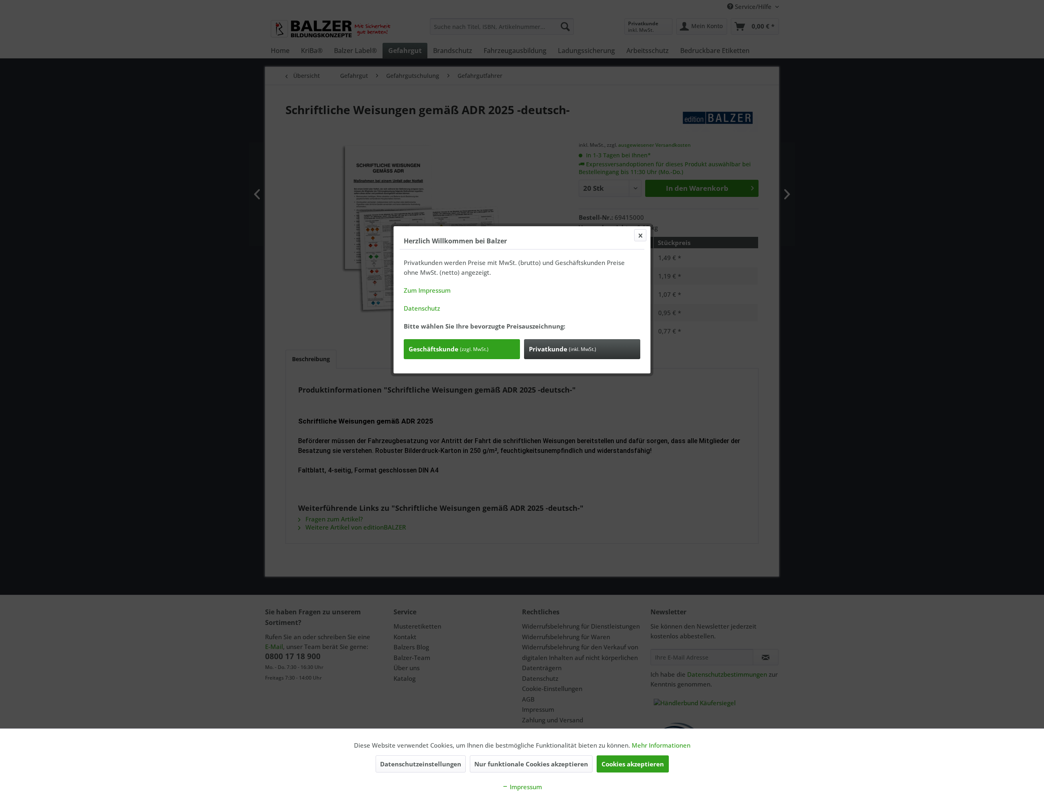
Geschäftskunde (449, 349)
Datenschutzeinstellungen (420, 764)
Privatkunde (562, 349)
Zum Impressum (427, 290)
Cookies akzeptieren (633, 764)
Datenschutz (422, 308)
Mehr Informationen (661, 745)
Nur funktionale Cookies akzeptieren (531, 764)
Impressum (525, 787)
